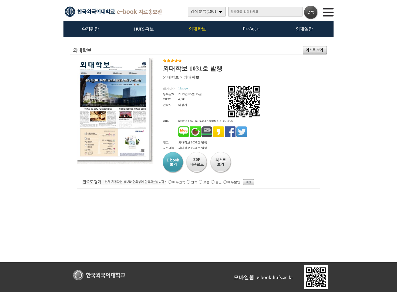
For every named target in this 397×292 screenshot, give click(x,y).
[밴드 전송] (206, 136)
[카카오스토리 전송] (218, 136)
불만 (218, 182)
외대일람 (304, 29)
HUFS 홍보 (144, 29)
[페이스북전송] (230, 136)
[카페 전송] (195, 136)
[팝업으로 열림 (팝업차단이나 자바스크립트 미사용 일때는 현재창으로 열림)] (113, 159)
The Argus (250, 28)
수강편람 (90, 29)
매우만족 (178, 182)
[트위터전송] (241, 136)
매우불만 (233, 182)
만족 (194, 182)
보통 (206, 182)
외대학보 (197, 29)
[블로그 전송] (183, 136)
